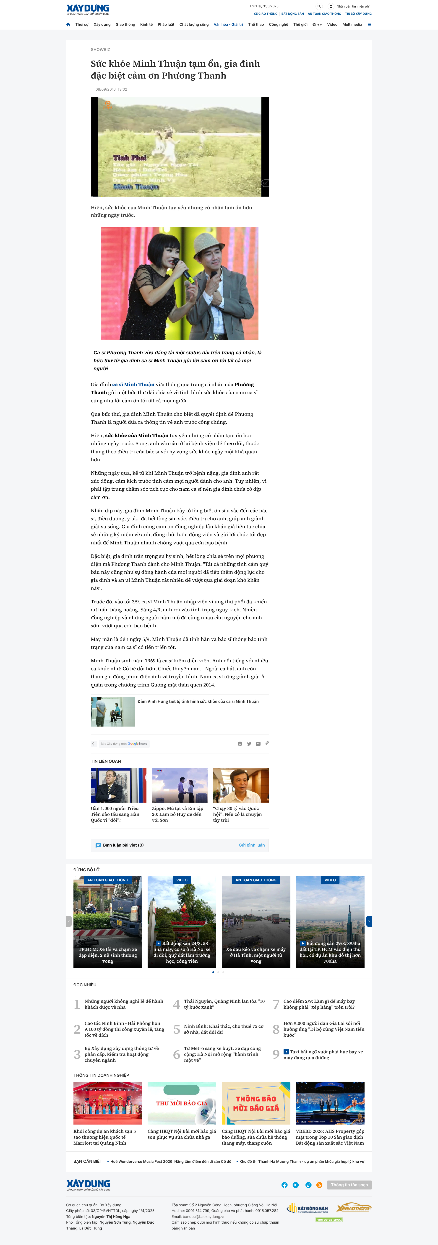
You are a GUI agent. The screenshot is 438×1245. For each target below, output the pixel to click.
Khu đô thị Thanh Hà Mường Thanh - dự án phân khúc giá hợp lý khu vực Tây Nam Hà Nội (317, 1161)
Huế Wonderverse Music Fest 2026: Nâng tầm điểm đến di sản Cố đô (170, 1161)
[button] (213, 972)
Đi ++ (317, 24)
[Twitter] (249, 744)
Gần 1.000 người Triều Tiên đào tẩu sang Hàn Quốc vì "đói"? (115, 814)
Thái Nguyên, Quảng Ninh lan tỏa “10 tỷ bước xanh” (224, 1004)
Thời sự (82, 24)
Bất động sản (293, 14)
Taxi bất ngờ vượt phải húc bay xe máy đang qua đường (323, 1055)
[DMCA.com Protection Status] (329, 1219)
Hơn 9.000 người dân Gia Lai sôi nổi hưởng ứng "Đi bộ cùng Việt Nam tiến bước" (324, 1029)
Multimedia (352, 24)
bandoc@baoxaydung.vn (204, 1216)
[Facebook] (240, 744)
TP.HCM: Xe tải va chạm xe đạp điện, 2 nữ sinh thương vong (108, 955)
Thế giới (300, 24)
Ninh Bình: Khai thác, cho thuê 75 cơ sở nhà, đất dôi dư (223, 1029)
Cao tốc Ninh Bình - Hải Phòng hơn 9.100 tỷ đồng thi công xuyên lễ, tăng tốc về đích (124, 1029)
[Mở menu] (369, 24)
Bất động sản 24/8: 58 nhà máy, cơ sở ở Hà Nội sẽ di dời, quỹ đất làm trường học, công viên (182, 952)
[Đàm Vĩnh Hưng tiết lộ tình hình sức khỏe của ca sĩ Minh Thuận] (113, 712)
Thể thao (256, 24)
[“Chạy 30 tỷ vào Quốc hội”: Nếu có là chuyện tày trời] (241, 785)
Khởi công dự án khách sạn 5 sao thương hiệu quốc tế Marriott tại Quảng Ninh (104, 1137)
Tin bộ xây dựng (358, 14)
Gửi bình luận (252, 845)
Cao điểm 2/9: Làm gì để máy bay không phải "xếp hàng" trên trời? (319, 1004)
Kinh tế (146, 24)
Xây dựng (102, 24)
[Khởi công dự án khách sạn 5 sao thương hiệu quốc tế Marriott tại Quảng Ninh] (107, 1103)
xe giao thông (265, 14)
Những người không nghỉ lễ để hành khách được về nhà (124, 1004)
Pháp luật (166, 24)
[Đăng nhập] (331, 6)
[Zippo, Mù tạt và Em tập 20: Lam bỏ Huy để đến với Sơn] (180, 785)
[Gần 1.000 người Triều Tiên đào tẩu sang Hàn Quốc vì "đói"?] (118, 785)
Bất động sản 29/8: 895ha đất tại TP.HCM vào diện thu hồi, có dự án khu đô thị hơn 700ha (330, 952)
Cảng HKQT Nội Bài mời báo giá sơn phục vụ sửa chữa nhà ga (182, 1134)
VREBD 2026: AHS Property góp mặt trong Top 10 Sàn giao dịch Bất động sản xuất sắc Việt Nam (330, 1137)
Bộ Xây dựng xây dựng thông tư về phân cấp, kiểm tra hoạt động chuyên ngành (122, 1054)
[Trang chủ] (68, 24)
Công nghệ (278, 24)
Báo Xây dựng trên (114, 744)
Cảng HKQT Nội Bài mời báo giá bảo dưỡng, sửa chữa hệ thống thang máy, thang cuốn (256, 1137)
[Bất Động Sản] (307, 1208)
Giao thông (125, 24)
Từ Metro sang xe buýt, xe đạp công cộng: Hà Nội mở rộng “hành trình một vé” (222, 1054)
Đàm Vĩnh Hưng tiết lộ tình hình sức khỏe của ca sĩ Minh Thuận (198, 701)
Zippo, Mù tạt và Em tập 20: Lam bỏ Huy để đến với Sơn (177, 814)
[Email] (258, 744)
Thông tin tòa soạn (349, 1185)
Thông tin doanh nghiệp (101, 1075)
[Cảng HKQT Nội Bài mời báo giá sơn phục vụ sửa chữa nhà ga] (182, 1103)
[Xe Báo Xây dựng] (354, 1207)
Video (332, 24)
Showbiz (100, 49)
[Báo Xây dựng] (88, 9)
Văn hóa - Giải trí (228, 24)
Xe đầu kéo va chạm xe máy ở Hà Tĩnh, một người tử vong (256, 955)
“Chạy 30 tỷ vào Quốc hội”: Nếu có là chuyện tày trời (237, 814)
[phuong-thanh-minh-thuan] (180, 283)
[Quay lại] (94, 744)
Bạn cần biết (87, 1161)
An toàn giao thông (324, 14)
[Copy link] (267, 744)
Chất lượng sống (194, 24)
